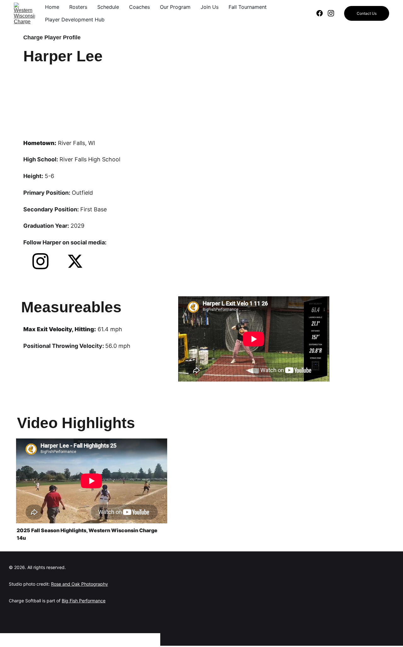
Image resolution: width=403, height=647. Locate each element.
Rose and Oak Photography (79, 584)
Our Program (175, 7)
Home (52, 7)
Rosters (78, 7)
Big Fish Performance (83, 600)
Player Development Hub (75, 19)
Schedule (108, 7)
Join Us (210, 7)
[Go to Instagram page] (331, 13)
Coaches (139, 7)
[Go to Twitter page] (75, 261)
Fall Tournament (248, 7)
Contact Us (367, 13)
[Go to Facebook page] (322, 13)
